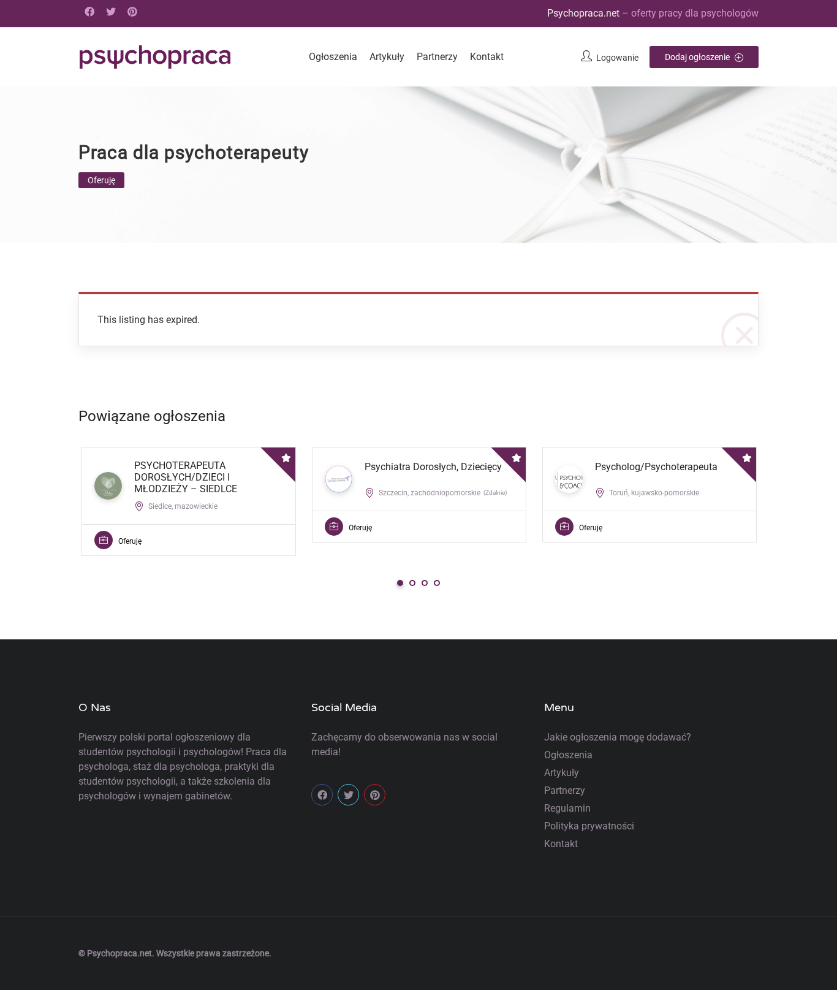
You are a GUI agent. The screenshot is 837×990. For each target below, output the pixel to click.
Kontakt (487, 57)
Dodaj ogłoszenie (698, 57)
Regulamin (567, 808)
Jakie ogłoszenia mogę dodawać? (617, 737)
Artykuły (386, 57)
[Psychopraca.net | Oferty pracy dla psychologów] (155, 57)
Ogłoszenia (333, 57)
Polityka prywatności (589, 826)
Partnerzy (437, 57)
